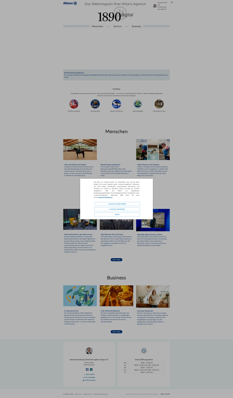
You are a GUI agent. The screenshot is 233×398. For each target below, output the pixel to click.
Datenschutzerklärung (105, 197)
